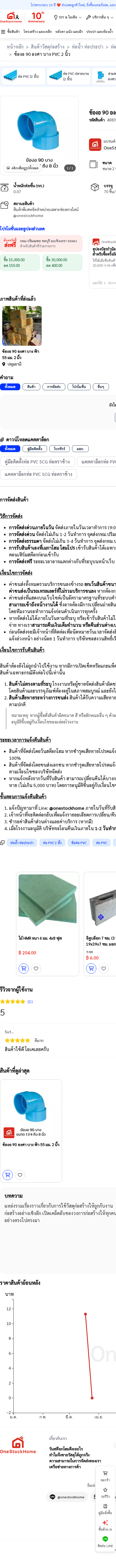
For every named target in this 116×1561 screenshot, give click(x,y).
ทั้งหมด (10, 386)
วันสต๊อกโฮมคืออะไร (66, 1448)
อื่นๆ (101, 386)
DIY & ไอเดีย (68, 17)
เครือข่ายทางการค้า (65, 1466)
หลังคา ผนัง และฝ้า (69, 31)
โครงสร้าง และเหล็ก (38, 31)
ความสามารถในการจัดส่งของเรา (75, 1460)
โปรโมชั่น (79, 386)
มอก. (80, 448)
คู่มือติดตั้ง (34, 448)
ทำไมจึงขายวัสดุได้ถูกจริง (69, 1454)
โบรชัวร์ (59, 448)
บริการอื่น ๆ (100, 17)
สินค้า (31, 386)
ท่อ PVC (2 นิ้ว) (28, 76)
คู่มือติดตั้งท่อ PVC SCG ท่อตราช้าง (37, 462)
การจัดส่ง (54, 386)
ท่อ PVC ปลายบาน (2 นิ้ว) (76, 76)
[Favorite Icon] (36, 968)
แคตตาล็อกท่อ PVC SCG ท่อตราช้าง (38, 474)
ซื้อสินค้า (13, 31)
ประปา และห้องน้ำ (99, 31)
